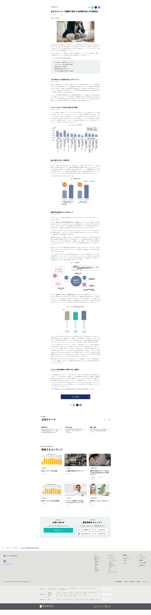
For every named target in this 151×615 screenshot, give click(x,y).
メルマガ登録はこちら (86, 529)
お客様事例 (110, 563)
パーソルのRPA (58, 599)
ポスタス (86, 599)
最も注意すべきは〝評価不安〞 (61, 66)
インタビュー (69, 498)
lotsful (57, 596)
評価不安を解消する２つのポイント (62, 69)
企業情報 (125, 555)
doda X (85, 594)
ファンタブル (70, 592)
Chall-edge (84, 592)
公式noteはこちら (102, 533)
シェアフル (61, 596)
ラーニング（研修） (112, 558)
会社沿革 (125, 563)
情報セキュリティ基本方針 (129, 581)
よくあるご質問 (142, 562)
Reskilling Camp (91, 599)
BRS (70, 594)
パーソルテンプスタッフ (62, 588)
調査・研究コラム (55, 6)
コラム (109, 569)
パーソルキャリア (93, 588)
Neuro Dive (70, 596)
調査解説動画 (97, 569)
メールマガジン (142, 557)
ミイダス (74, 594)
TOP (3, 547)
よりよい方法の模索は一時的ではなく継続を (64, 71)
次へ (109, 419)
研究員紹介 (96, 571)
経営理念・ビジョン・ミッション (129, 558)
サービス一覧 (111, 561)
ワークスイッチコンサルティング (67, 599)
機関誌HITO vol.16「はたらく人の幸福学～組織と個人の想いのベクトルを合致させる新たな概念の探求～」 (72, 388)
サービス (110, 555)
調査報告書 (96, 561)
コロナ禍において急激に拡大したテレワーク (64, 62)
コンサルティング (111, 556)
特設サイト (68, 468)
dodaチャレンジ (80, 594)
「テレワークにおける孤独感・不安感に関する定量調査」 (61, 57)
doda (57, 594)
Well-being (93, 477)
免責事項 (138, 581)
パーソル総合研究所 (62, 589)
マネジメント (54, 14)
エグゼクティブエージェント (64, 594)
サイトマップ (145, 581)
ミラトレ (66, 596)
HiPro (75, 596)
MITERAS (82, 599)
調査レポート (44, 468)
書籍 (95, 567)
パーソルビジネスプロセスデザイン (72, 588)
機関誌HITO (97, 564)
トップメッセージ (126, 556)
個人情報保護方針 (119, 581)
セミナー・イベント (112, 572)
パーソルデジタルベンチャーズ (53, 589)
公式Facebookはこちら (86, 533)
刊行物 (96, 566)
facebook (5, 561)
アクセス (125, 561)
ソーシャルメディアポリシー (8, 564)
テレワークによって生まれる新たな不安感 (63, 64)
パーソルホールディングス (52, 588)
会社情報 (125, 560)
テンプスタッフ (58, 592)
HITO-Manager (76, 599)
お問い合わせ (142, 565)
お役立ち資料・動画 (112, 565)
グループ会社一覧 (107, 588)
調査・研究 (8, 547)
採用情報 (141, 560)
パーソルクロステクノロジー (84, 588)
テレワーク (61, 14)
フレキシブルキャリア (77, 592)
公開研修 (110, 566)
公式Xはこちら (102, 529)
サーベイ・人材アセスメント (113, 560)
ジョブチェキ (65, 592)
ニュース (141, 555)
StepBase (97, 599)
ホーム (95, 555)
